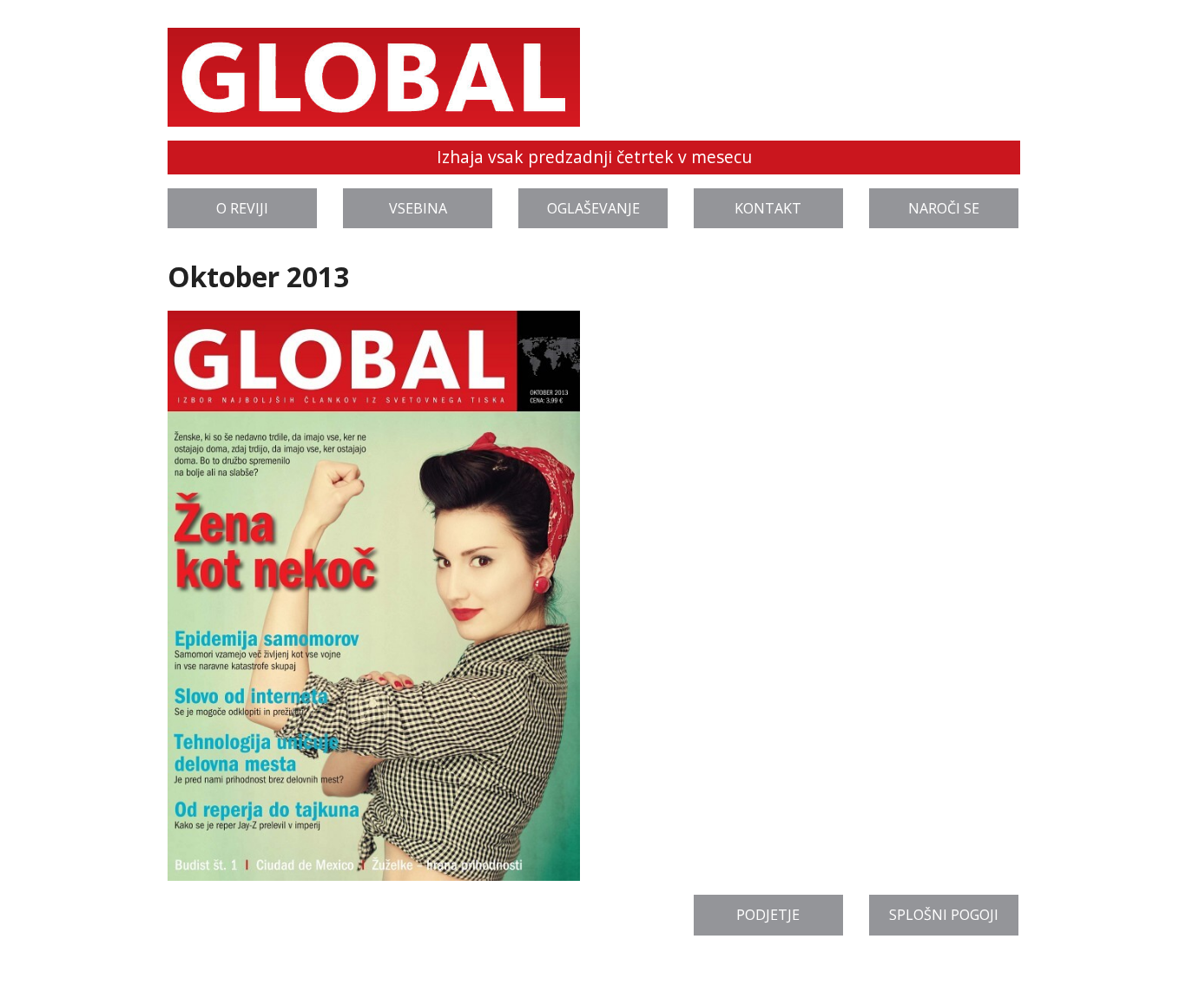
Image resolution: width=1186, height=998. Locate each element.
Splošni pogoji (943, 914)
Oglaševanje (593, 208)
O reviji (242, 208)
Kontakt (768, 208)
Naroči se (943, 208)
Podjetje (768, 914)
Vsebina (418, 208)
